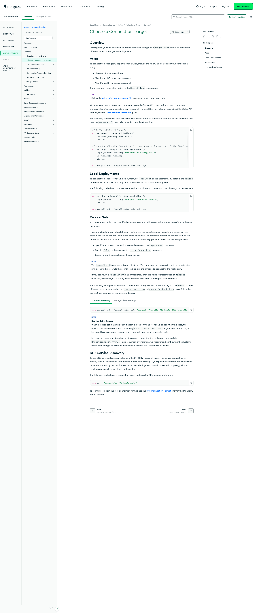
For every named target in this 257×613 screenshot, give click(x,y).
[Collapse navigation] (57, 609)
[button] (200, 6)
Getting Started (30, 47)
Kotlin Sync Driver (133, 25)
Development (9, 40)
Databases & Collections (34, 77)
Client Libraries (109, 25)
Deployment (8, 34)
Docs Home (94, 25)
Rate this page (209, 31)
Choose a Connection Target (39, 60)
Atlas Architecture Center (9, 68)
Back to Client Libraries (36, 27)
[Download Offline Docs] (51, 608)
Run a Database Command (35, 103)
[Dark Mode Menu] (251, 17)
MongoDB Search (31, 107)
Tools (6, 60)
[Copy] (191, 130)
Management (9, 47)
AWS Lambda (32, 69)
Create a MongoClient (36, 56)
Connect (147, 25)
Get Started (243, 6)
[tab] (101, 300)
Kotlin (120, 25)
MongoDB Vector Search (34, 111)
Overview (28, 43)
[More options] (187, 32)
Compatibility (29, 129)
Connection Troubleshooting (39, 73)
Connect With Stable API (118, 112)
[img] (204, 36)
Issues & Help (29, 137)
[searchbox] (198, 16)
